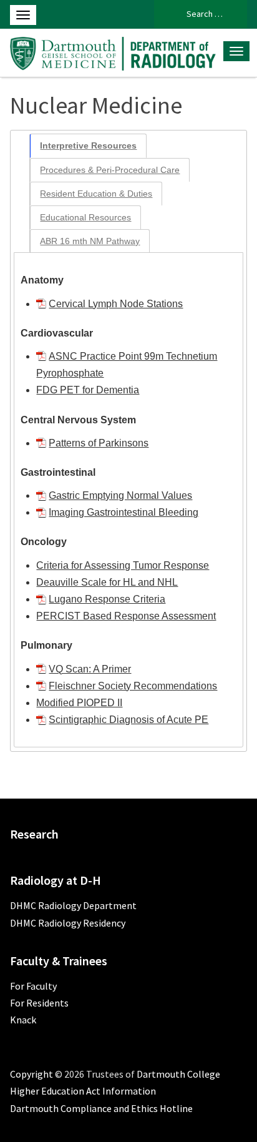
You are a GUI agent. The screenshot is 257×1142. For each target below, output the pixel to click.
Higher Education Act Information (83, 1091)
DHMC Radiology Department (73, 905)
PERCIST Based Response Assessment (126, 616)
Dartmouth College (178, 1074)
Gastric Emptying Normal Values (120, 495)
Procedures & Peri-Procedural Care (110, 170)
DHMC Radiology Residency (67, 923)
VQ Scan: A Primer (90, 669)
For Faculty (33, 986)
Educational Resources (85, 217)
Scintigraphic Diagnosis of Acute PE (128, 719)
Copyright (31, 1074)
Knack (23, 1019)
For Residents (39, 1003)
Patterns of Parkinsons (98, 443)
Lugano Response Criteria (107, 599)
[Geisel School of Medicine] (112, 51)
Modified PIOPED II (79, 702)
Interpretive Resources (88, 145)
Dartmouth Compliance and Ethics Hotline (101, 1108)
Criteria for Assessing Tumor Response (122, 565)
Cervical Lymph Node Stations (116, 303)
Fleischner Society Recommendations (133, 686)
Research (34, 834)
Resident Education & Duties (96, 194)
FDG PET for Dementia (87, 390)
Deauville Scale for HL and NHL (107, 582)
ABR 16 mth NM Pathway (90, 241)
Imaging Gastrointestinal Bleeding (123, 512)
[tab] (88, 146)
